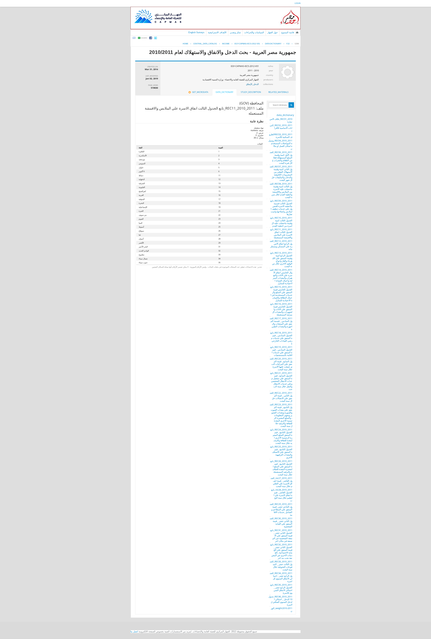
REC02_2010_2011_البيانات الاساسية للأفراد (281, 128)
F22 (288, 44)
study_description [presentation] (251, 92)
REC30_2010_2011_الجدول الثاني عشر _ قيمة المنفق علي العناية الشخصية (281, 522)
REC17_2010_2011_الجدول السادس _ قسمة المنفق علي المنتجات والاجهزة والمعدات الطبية (281, 323)
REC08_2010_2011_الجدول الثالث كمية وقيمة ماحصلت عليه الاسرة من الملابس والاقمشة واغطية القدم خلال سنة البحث (281, 190)
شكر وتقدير (235, 32)
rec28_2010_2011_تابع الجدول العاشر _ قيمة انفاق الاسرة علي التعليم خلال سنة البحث (281, 495)
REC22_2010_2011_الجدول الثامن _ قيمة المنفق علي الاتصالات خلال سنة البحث (281, 396)
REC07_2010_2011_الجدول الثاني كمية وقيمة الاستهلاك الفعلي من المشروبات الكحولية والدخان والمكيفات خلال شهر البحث (281, 173)
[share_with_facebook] (150, 38)
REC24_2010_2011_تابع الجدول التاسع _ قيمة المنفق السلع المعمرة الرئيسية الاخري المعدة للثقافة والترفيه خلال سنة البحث (281, 436)
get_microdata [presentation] (200, 92)
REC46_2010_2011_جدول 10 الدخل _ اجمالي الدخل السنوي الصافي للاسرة (280, 600)
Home (185, 44)
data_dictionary (285, 115)
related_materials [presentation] (278, 92)
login (298, 3)
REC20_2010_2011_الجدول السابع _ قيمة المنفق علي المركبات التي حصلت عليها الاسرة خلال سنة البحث (281, 364)
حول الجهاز (273, 32)
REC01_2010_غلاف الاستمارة (281, 120)
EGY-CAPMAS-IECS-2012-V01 (247, 44)
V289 (297, 44)
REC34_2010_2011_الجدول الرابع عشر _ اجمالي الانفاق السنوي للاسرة (281, 577)
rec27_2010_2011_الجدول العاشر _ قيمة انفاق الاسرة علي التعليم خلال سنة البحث (281, 482)
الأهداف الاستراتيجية (217, 32)
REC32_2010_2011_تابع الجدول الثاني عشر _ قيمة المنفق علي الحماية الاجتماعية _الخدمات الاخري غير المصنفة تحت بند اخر (281, 551)
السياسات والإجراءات (254, 32)
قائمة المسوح (287, 32)
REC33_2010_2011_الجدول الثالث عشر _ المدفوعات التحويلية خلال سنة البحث (281, 565)
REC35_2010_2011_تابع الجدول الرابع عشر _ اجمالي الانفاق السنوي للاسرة (281, 588)
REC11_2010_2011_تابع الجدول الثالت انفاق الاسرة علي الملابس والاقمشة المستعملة (281, 233)
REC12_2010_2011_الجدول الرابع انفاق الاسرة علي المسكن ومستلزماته (281, 245)
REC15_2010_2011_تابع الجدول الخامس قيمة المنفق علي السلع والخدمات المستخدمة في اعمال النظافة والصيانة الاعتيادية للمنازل (281, 293)
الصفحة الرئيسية (297, 32)
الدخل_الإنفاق (252, 84)
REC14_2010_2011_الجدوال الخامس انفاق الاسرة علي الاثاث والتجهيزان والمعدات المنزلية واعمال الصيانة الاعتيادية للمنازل (281, 276)
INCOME (225, 44)
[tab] (278, 92)
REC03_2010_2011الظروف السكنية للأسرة (280, 135)
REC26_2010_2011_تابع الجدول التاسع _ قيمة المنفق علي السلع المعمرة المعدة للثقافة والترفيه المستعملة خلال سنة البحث (281, 468)
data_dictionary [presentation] (224, 92)
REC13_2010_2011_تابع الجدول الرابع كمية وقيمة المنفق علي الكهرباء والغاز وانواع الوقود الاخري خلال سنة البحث (281, 259)
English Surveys (196, 32)
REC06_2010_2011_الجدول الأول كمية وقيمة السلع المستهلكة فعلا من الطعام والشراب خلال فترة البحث (281, 157)
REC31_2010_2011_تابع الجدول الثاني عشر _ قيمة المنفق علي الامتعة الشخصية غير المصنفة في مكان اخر (281, 535)
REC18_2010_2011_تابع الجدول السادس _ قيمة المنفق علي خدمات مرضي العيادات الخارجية (281, 338)
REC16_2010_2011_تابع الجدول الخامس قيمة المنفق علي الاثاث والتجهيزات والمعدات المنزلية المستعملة (281, 309)
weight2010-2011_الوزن (281, 609)
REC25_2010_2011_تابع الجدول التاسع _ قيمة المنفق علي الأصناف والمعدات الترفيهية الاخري (281, 452)
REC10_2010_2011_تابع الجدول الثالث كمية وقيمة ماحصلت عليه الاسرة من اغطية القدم (281, 221)
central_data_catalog (205, 44)
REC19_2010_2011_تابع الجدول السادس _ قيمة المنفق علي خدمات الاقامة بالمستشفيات (281, 351)
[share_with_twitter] (155, 38)
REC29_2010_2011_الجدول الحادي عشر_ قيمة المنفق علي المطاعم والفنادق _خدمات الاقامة (281, 509)
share (144, 38)
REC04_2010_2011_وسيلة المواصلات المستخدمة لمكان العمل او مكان (280, 144)
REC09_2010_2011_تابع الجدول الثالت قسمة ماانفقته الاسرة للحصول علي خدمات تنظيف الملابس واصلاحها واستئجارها (281, 207)
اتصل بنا (134, 631)
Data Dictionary (273, 44)
